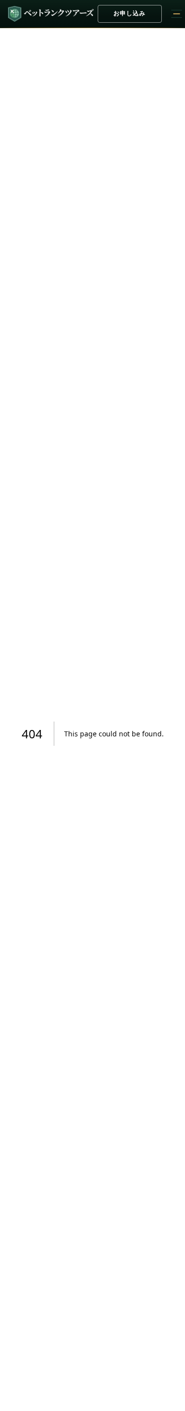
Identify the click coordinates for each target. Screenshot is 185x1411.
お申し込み (129, 13)
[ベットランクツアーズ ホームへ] (51, 14)
